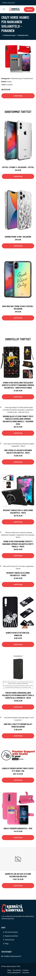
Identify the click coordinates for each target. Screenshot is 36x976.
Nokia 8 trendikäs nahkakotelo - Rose (18, 828)
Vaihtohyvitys (9, 940)
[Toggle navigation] (3, 9)
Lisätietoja (18, 96)
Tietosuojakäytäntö (14, 972)
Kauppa (29, 9)
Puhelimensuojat (9, 35)
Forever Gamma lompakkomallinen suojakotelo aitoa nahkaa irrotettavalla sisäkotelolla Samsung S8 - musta (18, 695)
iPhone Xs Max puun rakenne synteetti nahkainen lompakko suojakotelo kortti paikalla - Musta (18, 544)
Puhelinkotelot (23, 35)
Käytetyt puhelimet (11, 936)
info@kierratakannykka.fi (8, 2)
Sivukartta (25, 972)
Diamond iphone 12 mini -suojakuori (18, 237)
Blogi (6, 944)
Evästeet (26, 970)
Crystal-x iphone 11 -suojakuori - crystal (18, 167)
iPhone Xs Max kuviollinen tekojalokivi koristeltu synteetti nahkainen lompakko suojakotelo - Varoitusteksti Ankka (18, 385)
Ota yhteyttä (17, 970)
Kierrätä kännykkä (11, 932)
